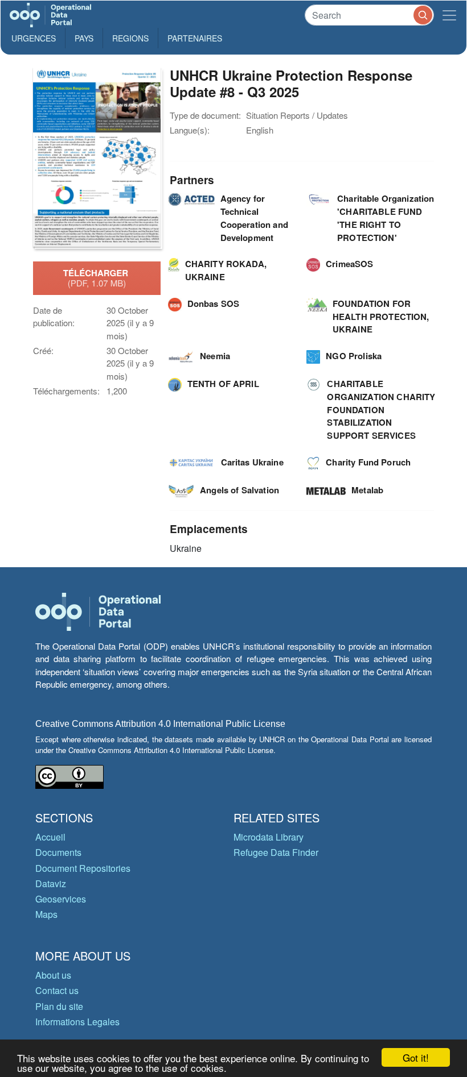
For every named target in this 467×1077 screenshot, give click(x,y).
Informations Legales (77, 1021)
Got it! (416, 1057)
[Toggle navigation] (449, 15)
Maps (46, 914)
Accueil (50, 836)
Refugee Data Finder (275, 852)
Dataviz (50, 883)
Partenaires (194, 38)
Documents (58, 852)
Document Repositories (82, 868)
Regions (130, 38)
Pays (84, 38)
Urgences (33, 38)
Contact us (57, 990)
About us (53, 975)
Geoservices (60, 898)
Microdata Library (268, 836)
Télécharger (96, 278)
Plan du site (59, 1006)
